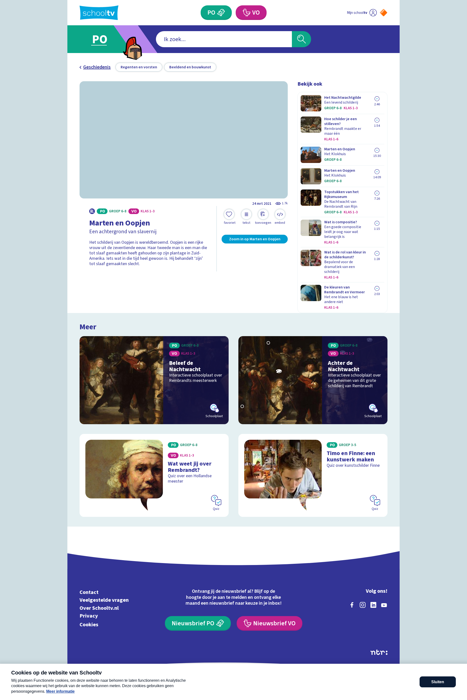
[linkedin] (373, 605)
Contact (89, 592)
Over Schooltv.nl (99, 608)
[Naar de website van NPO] (383, 13)
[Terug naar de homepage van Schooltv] (99, 12)
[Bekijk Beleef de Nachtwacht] (154, 380)
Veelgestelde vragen (104, 600)
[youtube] (384, 605)
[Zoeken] (301, 39)
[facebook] (352, 605)
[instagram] (362, 605)
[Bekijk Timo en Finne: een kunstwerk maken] (312, 475)
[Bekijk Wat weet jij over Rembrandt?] (154, 475)
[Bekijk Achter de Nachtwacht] (312, 380)
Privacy (89, 616)
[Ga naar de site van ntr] (378, 652)
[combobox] (224, 39)
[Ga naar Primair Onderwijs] (103, 39)
